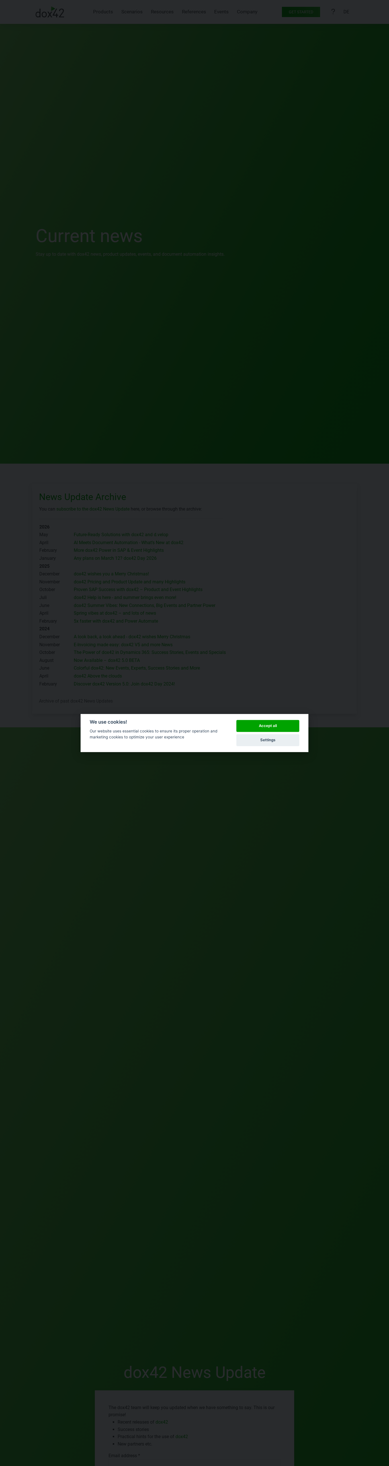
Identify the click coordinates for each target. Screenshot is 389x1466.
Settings (267, 740)
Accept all (268, 725)
